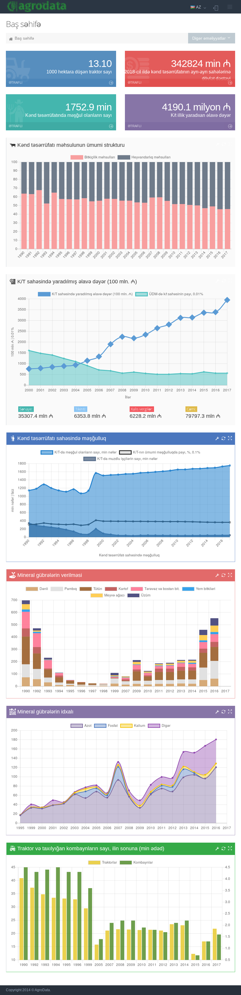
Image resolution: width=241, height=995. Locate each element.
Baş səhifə (24, 38)
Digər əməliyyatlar (209, 38)
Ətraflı (15, 82)
